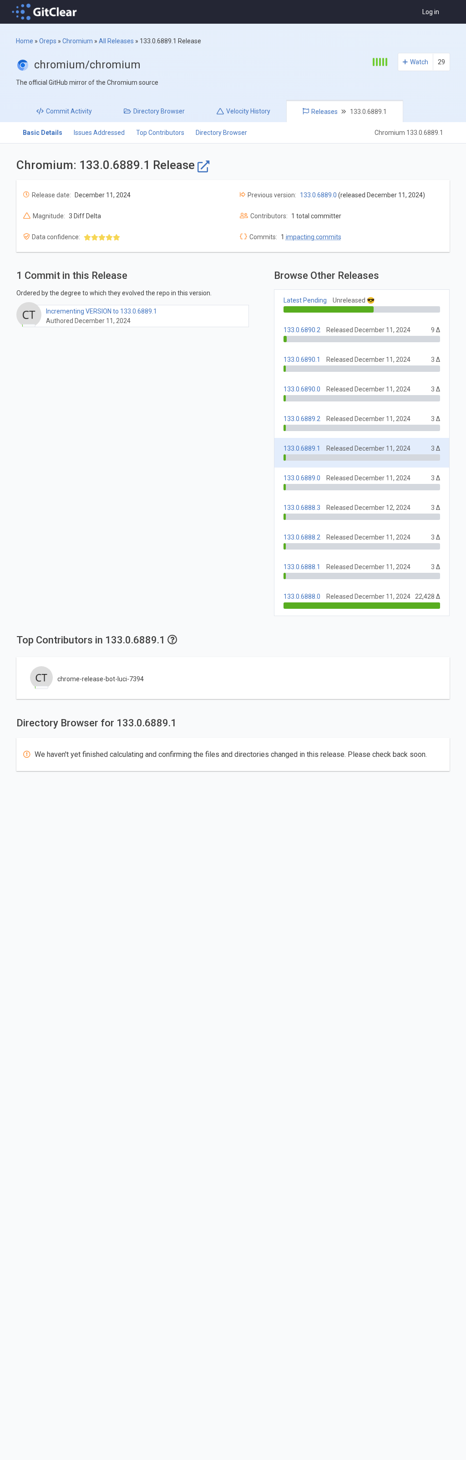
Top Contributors (160, 132)
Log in (430, 11)
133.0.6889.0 (318, 195)
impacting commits (313, 237)
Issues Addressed (99, 132)
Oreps (47, 41)
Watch (419, 62)
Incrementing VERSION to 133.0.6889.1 (101, 311)
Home (24, 41)
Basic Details (42, 132)
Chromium (77, 41)
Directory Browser (221, 132)
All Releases (116, 41)
